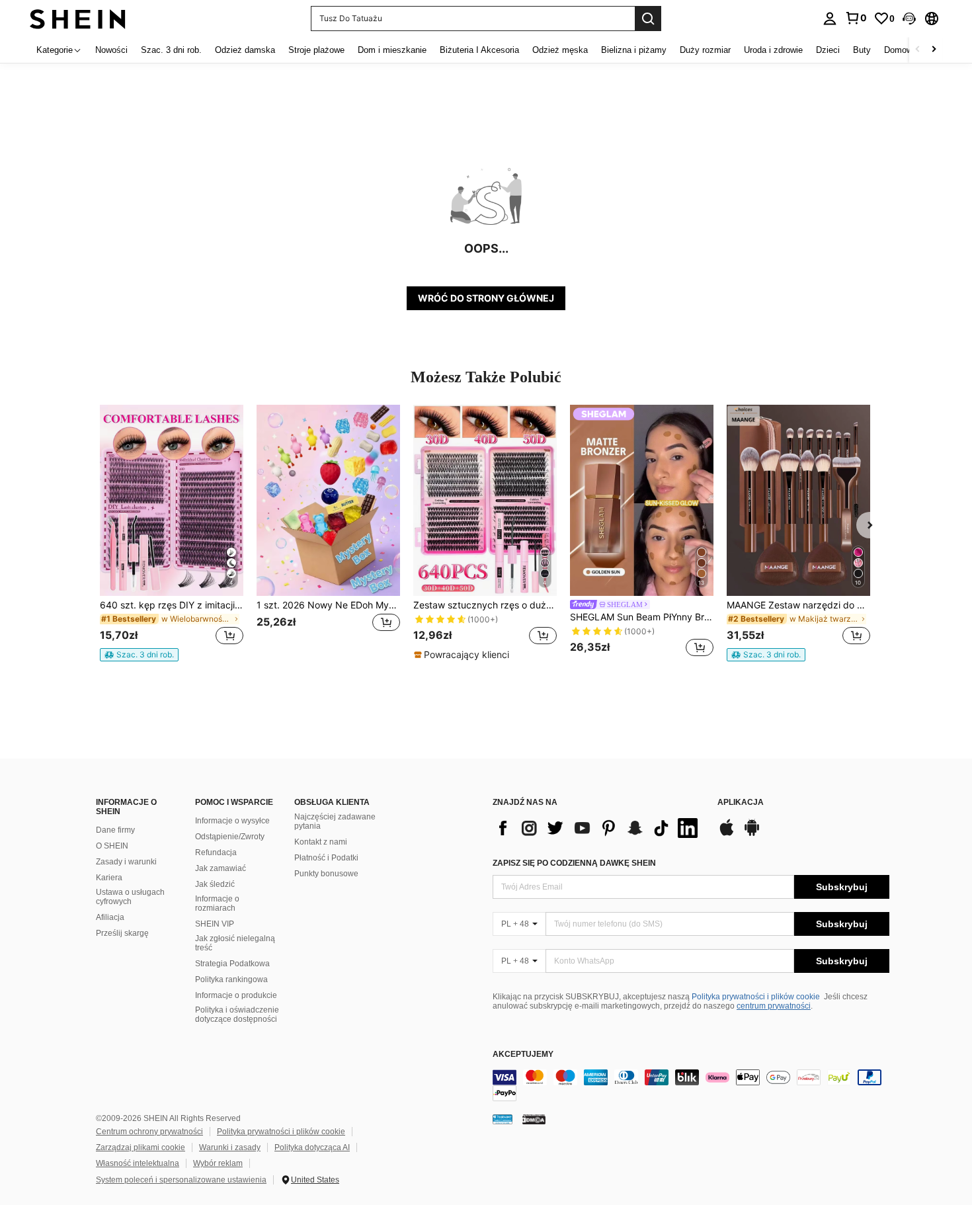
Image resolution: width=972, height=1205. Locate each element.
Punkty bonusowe (326, 873)
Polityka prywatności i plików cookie (756, 996)
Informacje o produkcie (236, 995)
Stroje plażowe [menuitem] (316, 50)
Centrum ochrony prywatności (149, 1131)
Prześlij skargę (122, 933)
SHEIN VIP (214, 924)
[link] (855, 18)
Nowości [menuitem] (111, 50)
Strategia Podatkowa (232, 963)
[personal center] (830, 18)
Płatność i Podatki (326, 857)
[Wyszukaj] (648, 18)
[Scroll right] (933, 50)
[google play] (752, 834)
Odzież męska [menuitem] (560, 50)
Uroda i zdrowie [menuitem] (773, 50)
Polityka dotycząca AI (312, 1147)
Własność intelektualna (137, 1163)
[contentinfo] (691, 1085)
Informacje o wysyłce (232, 820)
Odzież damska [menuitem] (245, 50)
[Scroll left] (917, 50)
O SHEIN (112, 846)
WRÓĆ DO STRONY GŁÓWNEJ (486, 298)
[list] (598, 828)
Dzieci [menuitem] (828, 50)
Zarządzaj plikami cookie (140, 1147)
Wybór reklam (218, 1163)
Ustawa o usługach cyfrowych (130, 897)
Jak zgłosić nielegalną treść (235, 943)
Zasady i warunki (126, 861)
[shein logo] (78, 18)
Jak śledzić (215, 884)
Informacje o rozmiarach (217, 903)
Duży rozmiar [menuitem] (705, 50)
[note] (139, 654)
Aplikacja (740, 802)
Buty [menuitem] (862, 50)
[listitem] (171, 533)
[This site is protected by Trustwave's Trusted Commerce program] (502, 1119)
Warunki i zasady (230, 1147)
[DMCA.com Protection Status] (534, 1119)
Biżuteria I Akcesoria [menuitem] (479, 50)
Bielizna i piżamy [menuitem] (634, 50)
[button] (909, 18)
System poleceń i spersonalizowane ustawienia (181, 1179)
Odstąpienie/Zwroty (229, 836)
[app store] (726, 834)
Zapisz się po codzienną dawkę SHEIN (574, 863)
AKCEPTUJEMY (523, 1054)
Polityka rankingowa (231, 979)
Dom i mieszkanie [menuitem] (392, 50)
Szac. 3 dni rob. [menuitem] (171, 50)
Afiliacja (110, 917)
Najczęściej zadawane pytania (335, 821)
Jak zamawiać (220, 868)
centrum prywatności (774, 1006)
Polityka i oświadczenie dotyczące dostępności (237, 1014)
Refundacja (216, 852)
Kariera (109, 877)
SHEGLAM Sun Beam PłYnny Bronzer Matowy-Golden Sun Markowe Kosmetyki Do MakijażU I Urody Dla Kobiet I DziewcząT (641, 617)
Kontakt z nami (320, 842)
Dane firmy (115, 830)
